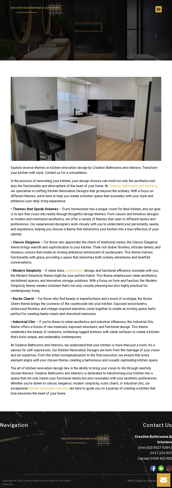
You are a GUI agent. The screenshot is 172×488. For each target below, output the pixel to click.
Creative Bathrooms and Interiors (133, 186)
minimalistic (74, 271)
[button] (158, 9)
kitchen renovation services (49, 388)
